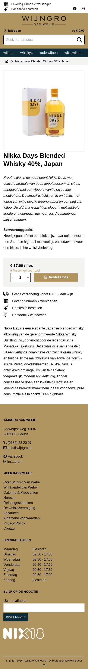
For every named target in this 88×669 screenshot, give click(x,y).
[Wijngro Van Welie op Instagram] (83, 8)
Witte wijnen (73, 53)
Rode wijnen (49, 53)
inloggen (14, 30)
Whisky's (26, 53)
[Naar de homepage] (7, 61)
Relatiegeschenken (18, 503)
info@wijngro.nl (19, 448)
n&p (44, 664)
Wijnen (8, 53)
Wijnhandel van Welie (20, 487)
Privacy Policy (14, 523)
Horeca (9, 497)
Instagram (14, 461)
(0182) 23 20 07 (19, 443)
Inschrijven (16, 617)
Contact (9, 528)
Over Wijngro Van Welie (21, 482)
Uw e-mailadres (15, 601)
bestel (58, 277)
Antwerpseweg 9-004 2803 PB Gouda (19, 431)
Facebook (15, 456)
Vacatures (11, 513)
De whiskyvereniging (19, 508)
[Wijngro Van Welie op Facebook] (74, 8)
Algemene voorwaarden (21, 518)
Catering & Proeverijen (20, 492)
